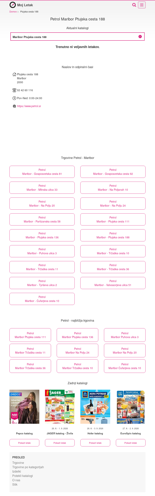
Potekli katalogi (22, 475)
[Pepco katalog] (24, 407)
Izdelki (16, 471)
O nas (16, 480)
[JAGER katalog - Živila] (60, 407)
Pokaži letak (24, 442)
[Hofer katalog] (95, 407)
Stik (14, 484)
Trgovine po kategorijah (28, 467)
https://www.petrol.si (29, 106)
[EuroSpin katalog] (131, 407)
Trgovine (18, 462)
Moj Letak (25, 4)
